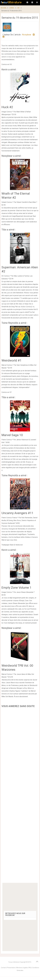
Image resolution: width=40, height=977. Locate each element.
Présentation (11, 967)
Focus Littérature (14, 962)
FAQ (30, 967)
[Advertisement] (20, 796)
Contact (3, 967)
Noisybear (26, 34)
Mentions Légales (22, 967)
